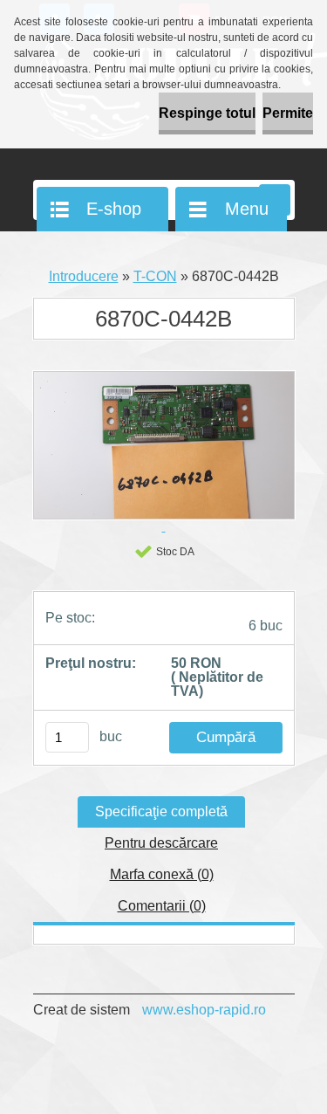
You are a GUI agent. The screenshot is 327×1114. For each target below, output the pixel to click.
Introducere (84, 276)
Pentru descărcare (161, 843)
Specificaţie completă (161, 811)
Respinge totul (207, 113)
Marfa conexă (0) (162, 874)
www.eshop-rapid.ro (204, 1009)
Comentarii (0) (162, 905)
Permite (287, 113)
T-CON (155, 276)
